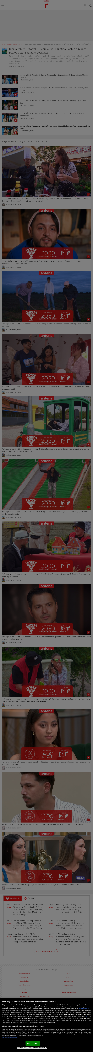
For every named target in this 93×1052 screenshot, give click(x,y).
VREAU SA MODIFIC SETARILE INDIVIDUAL (32, 1048)
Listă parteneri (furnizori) (9, 1038)
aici (87, 1016)
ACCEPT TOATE (32, 1043)
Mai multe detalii (84, 1008)
